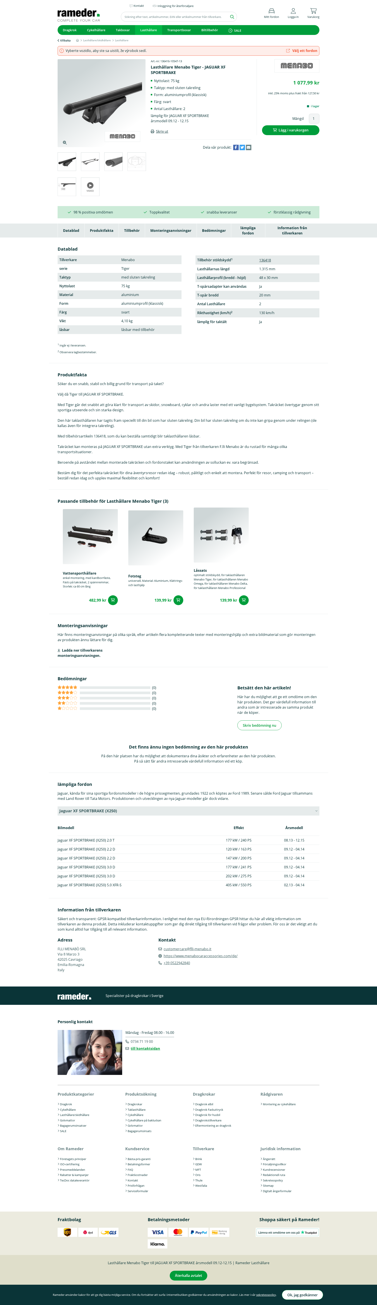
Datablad (71, 230)
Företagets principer (73, 1159)
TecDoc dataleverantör (74, 1180)
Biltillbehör (209, 30)
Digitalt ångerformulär (277, 1191)
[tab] (67, 162)
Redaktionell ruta (274, 1175)
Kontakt (133, 1180)
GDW (198, 1164)
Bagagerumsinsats (139, 1131)
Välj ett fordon (304, 50)
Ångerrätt (269, 1159)
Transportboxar (179, 30)
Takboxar (123, 30)
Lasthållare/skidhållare (74, 1115)
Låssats (200, 570)
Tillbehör (132, 230)
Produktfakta (101, 230)
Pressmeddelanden (72, 1170)
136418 (265, 260)
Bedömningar (214, 230)
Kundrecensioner (274, 1170)
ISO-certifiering (69, 1164)
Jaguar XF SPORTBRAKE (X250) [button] (88, 810)
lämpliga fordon (248, 231)
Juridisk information (280, 1148)
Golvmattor (67, 1120)
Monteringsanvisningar (170, 230)
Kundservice (137, 1148)
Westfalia (201, 1186)
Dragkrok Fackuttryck (209, 1110)
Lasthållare (148, 30)
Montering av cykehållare (279, 1104)
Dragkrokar (135, 1104)
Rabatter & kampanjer (74, 1175)
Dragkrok (70, 30)
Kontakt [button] (139, 6)
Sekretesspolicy (273, 1180)
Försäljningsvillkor (274, 1164)
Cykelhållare (96, 30)
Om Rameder (71, 1148)
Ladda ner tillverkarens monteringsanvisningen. (80, 653)
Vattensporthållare (79, 573)
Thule (198, 1180)
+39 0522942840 (177, 963)
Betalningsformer (139, 1164)
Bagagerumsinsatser (73, 1126)
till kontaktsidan (145, 1048)
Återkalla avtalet (188, 1275)
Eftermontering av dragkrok (213, 1126)
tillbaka (65, 40)
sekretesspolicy (266, 1295)
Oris (197, 1175)
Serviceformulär (138, 1191)
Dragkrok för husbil (207, 1115)
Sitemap (268, 1186)
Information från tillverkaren (292, 231)
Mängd (298, 118)
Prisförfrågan (136, 1186)
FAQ (130, 1170)
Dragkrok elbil (204, 1104)
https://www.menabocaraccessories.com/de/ (201, 956)
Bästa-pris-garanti (139, 1159)
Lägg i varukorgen (293, 130)
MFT (198, 1170)
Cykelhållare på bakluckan (144, 1120)
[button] (293, 12)
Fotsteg (134, 576)
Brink (198, 1159)
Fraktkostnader (138, 1175)
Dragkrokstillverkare (208, 1120)
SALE (237, 30)
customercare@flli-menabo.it (187, 949)
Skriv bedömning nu (259, 725)
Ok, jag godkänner (302, 1295)
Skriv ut (162, 131)
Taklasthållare (137, 1110)
